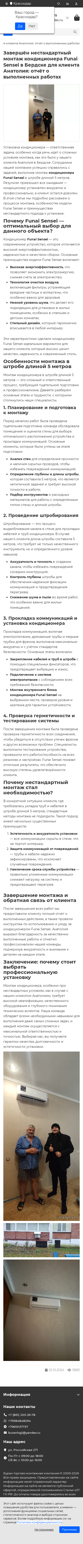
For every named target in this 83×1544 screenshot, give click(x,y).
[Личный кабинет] (76, 3)
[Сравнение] (67, 3)
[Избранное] (58, 3)
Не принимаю (44, 1529)
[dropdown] (6, 3)
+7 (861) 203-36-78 (21, 1415)
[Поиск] (75, 32)
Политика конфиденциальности (39, 1522)
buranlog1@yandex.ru (24, 1432)
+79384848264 (19, 1420)
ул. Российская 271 (23, 1450)
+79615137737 (18, 1426)
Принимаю (69, 1529)
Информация (16, 1394)
